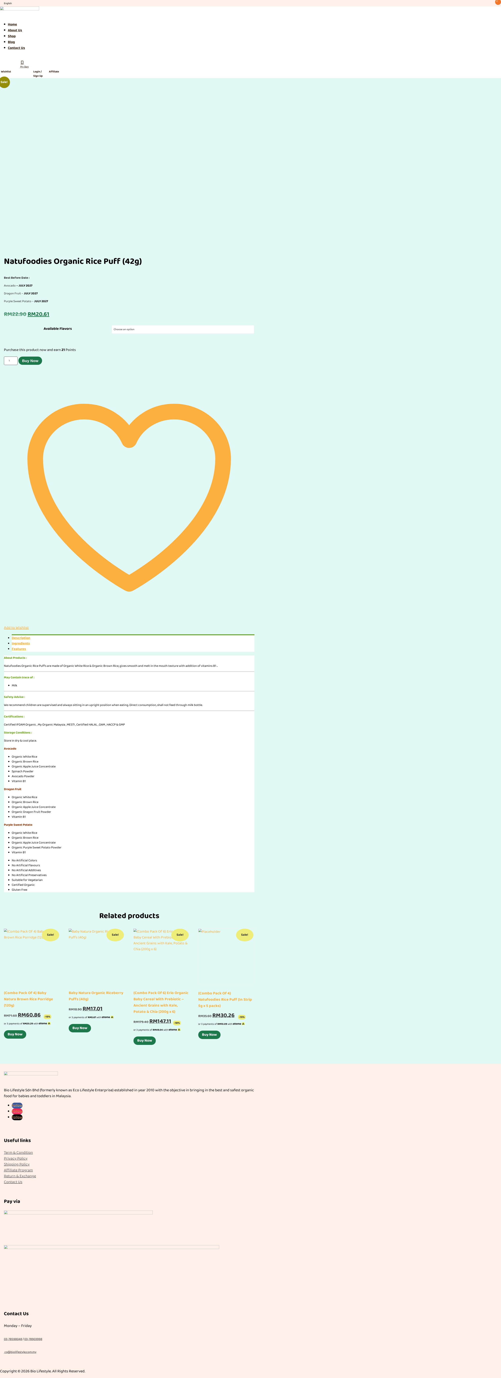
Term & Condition (18, 1152)
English (8, 3)
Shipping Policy (17, 1164)
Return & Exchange (20, 1176)
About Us (15, 30)
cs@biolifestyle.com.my (20, 1352)
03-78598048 (13, 1339)
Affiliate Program (18, 1170)
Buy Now (30, 361)
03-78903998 (33, 1339)
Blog (11, 42)
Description (21, 638)
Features (19, 649)
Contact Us (16, 48)
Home (12, 24)
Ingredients (21, 643)
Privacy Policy (15, 1158)
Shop (12, 36)
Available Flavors (58, 329)
